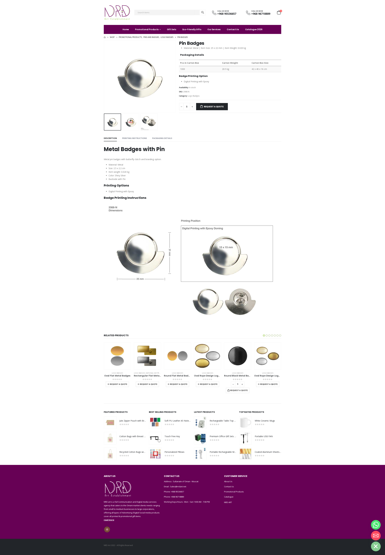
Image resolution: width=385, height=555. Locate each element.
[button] (264, 335)
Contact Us (233, 29)
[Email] (376, 535)
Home (126, 29)
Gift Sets (171, 29)
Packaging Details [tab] (162, 138)
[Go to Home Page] (105, 37)
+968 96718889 (177, 496)
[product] (117, 356)
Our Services (214, 29)
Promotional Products (147, 29)
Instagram (107, 529)
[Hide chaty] (376, 546)
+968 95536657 (177, 491)
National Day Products (156, 373)
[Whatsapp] (376, 525)
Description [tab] (110, 138)
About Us (228, 481)
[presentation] (104, 76)
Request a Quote (214, 106)
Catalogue (228, 496)
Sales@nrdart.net (178, 486)
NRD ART (228, 502)
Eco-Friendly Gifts (191, 29)
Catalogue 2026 (253, 29)
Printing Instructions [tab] (134, 138)
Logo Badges (194, 96)
